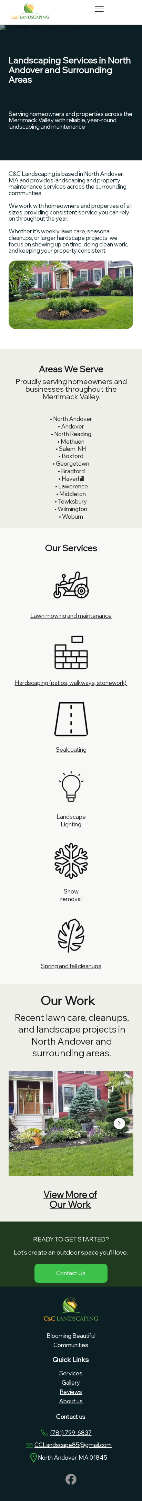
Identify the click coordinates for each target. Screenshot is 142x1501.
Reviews (71, 1391)
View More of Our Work (70, 1199)
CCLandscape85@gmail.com (73, 1444)
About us (71, 1401)
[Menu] (99, 9)
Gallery (71, 1382)
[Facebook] (71, 1479)
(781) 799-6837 (71, 1432)
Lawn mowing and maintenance (71, 615)
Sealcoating (71, 749)
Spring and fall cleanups (71, 966)
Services (70, 1373)
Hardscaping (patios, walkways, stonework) (71, 682)
